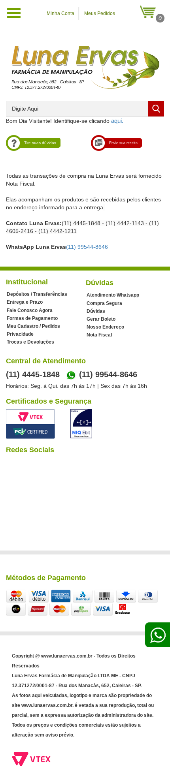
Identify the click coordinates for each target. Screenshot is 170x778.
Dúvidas (96, 311)
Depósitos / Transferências (37, 294)
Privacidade (20, 334)
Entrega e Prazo (25, 302)
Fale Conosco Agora (30, 310)
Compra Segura (104, 303)
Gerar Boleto (101, 319)
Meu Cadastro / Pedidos (33, 326)
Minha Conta (60, 13)
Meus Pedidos (99, 13)
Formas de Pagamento (32, 318)
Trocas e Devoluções (30, 342)
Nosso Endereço (105, 327)
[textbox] (85, 109)
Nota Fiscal (99, 335)
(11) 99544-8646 (87, 247)
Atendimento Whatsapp (113, 295)
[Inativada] (81, 423)
